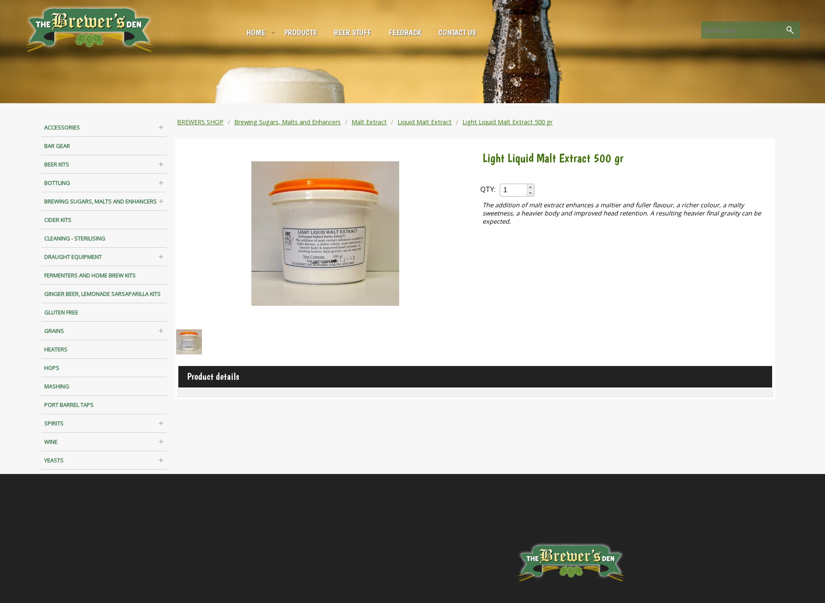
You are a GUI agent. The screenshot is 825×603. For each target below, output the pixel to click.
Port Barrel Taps (69, 405)
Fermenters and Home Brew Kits (90, 275)
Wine (51, 442)
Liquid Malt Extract (424, 122)
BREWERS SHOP (200, 122)
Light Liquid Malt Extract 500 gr (507, 122)
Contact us (457, 32)
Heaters (55, 349)
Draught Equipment (73, 257)
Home (256, 32)
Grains (54, 331)
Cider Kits (57, 220)
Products (300, 32)
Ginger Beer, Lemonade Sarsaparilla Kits (102, 294)
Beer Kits (56, 164)
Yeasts (54, 460)
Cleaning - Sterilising (74, 238)
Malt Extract (369, 122)
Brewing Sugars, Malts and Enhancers (100, 201)
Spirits (54, 423)
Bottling (57, 183)
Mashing (56, 386)
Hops (51, 368)
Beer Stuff (352, 32)
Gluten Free (61, 312)
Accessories (62, 127)
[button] (530, 187)
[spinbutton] (514, 189)
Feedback (404, 32)
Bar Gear (57, 146)
